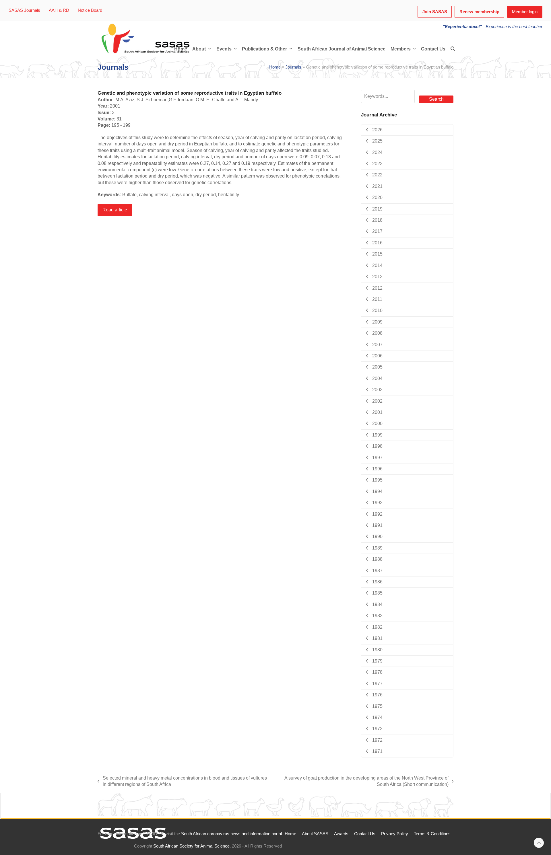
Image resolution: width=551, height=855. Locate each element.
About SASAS (315, 833)
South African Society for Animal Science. (192, 846)
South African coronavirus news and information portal (231, 833)
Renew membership (479, 11)
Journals (293, 67)
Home (275, 67)
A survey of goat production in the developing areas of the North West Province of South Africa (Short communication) (363, 782)
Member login (525, 11)
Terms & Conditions (432, 833)
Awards (341, 833)
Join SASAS (434, 11)
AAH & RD (59, 10)
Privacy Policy (394, 833)
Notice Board (90, 10)
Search (436, 99)
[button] (453, 49)
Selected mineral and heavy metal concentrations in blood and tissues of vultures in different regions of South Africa (182, 782)
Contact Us (364, 833)
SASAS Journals (24, 10)
